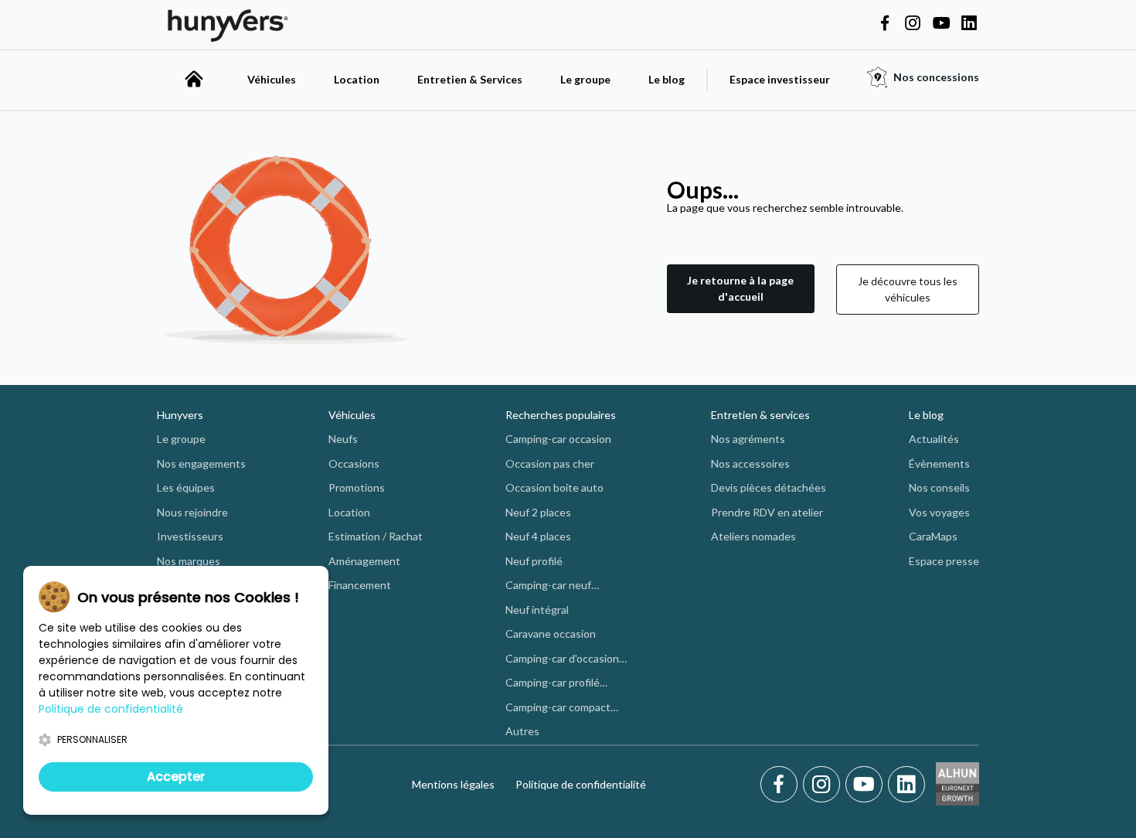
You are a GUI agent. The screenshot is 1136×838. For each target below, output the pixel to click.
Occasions (353, 463)
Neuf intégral (537, 609)
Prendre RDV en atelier (767, 512)
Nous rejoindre (192, 512)
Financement (359, 584)
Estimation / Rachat (375, 536)
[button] (741, 289)
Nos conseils (939, 487)
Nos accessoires (750, 463)
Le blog (666, 79)
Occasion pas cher (549, 463)
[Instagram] (824, 784)
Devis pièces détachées (768, 487)
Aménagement (364, 560)
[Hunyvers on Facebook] (885, 24)
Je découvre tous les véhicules (907, 289)
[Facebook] (781, 784)
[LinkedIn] (906, 784)
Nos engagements (201, 463)
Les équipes (186, 487)
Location (356, 79)
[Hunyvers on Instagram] (913, 24)
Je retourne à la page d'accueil (740, 288)
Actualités (934, 438)
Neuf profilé (534, 560)
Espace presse (944, 560)
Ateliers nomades (753, 536)
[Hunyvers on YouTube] (941, 24)
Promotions (356, 487)
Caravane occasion (550, 633)
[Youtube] (866, 784)
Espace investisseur (780, 79)
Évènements (939, 463)
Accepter (176, 776)
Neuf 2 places (538, 512)
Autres (522, 731)
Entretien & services (760, 414)
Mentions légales (453, 784)
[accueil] (194, 78)
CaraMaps (933, 536)
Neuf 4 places (538, 536)
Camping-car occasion (558, 438)
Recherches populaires (560, 414)
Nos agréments (748, 438)
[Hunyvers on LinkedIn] (969, 24)
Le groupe (585, 79)
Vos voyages (939, 512)
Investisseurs (190, 536)
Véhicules (271, 79)
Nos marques (188, 560)
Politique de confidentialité (580, 784)
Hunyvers (180, 414)
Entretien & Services (469, 79)
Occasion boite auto (554, 487)
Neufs (343, 438)
